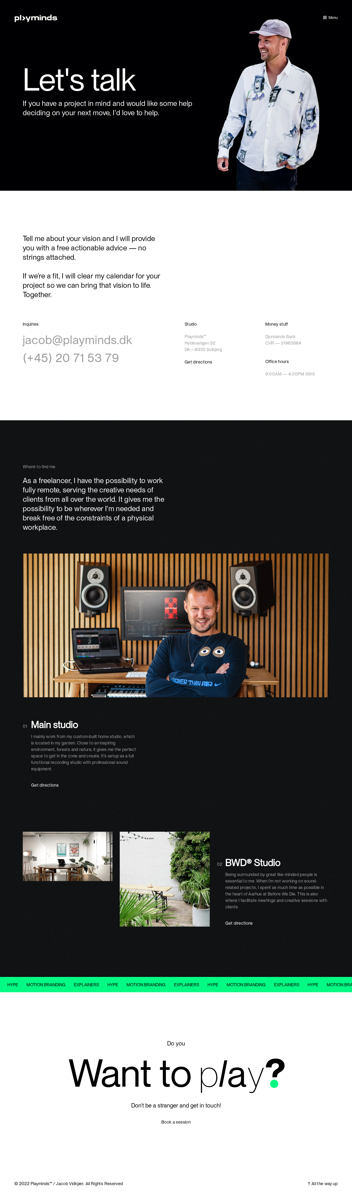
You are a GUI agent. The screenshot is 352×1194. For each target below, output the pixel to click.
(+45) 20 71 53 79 (71, 358)
